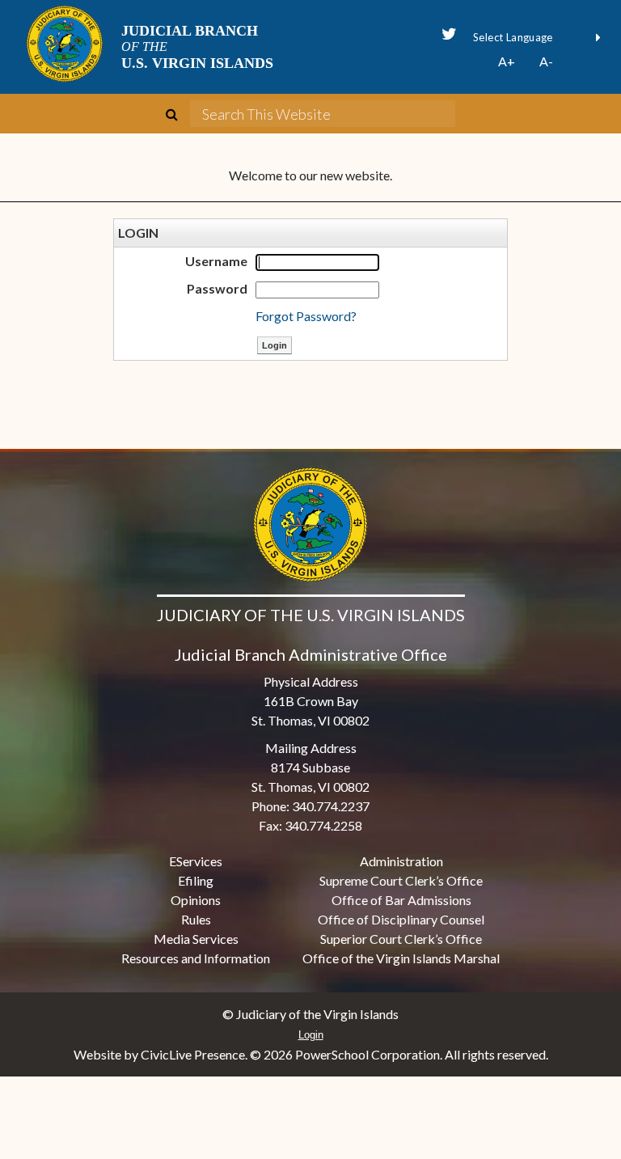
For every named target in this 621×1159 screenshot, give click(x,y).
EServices (195, 861)
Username (216, 261)
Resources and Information (195, 958)
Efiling (195, 880)
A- (546, 61)
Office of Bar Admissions (401, 899)
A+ (506, 61)
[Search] (178, 114)
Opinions (196, 899)
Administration (401, 861)
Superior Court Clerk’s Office (401, 938)
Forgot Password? (306, 316)
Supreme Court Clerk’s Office (401, 880)
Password (217, 288)
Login (310, 1035)
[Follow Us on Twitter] (449, 34)
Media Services (196, 938)
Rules (196, 919)
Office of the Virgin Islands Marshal (401, 958)
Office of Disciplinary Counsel (401, 919)
